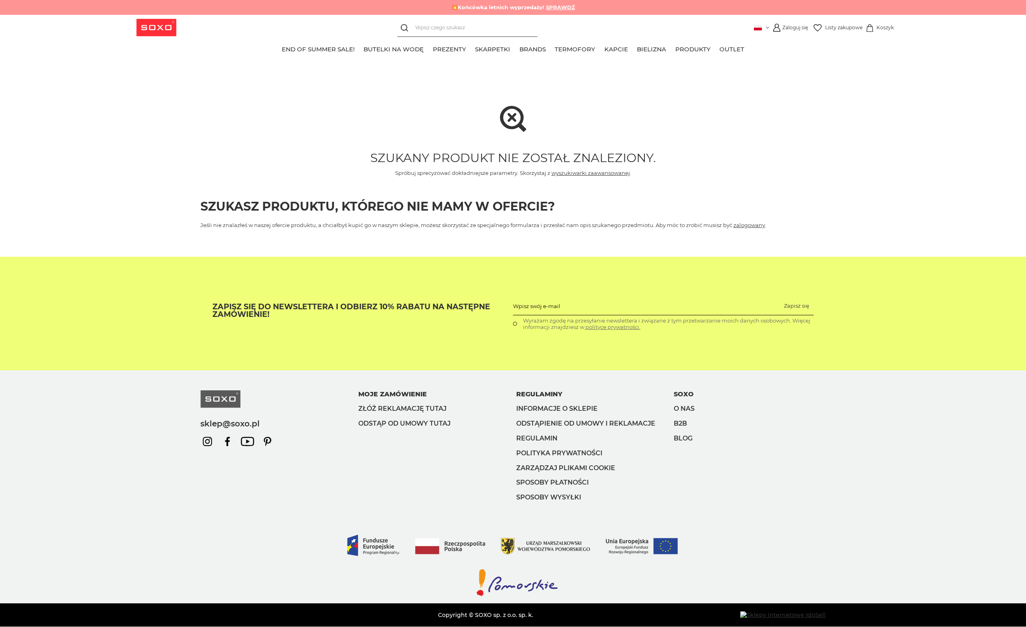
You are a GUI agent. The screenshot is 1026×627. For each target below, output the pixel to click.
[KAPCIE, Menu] (632, 48)
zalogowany (749, 225)
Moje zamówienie (392, 394)
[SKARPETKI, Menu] (515, 48)
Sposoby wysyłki (548, 497)
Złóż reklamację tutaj (402, 408)
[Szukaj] (406, 28)
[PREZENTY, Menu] (471, 48)
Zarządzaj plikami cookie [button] (565, 468)
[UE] (513, 564)
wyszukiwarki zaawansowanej (590, 173)
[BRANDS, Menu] (550, 48)
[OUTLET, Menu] (749, 48)
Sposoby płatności (552, 482)
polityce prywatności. (612, 327)
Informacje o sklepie (557, 408)
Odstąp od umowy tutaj (404, 423)
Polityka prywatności (559, 453)
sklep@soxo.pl (230, 423)
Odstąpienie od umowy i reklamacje (585, 423)
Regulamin (536, 438)
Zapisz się (796, 305)
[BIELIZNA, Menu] (671, 48)
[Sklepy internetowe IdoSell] (783, 615)
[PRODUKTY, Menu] (715, 48)
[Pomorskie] (513, 595)
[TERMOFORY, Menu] (600, 48)
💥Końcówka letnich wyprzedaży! (513, 7)
